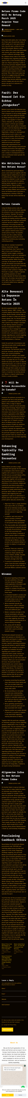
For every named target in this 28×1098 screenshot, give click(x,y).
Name (4, 988)
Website (4, 999)
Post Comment (7, 1029)
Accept (7, 1095)
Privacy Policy (13, 1024)
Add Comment (6, 1004)
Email (4, 994)
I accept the (10, 1024)
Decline (20, 1095)
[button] (25, 1066)
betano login (16, 762)
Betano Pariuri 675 (6, 31)
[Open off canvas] (25, 2)
